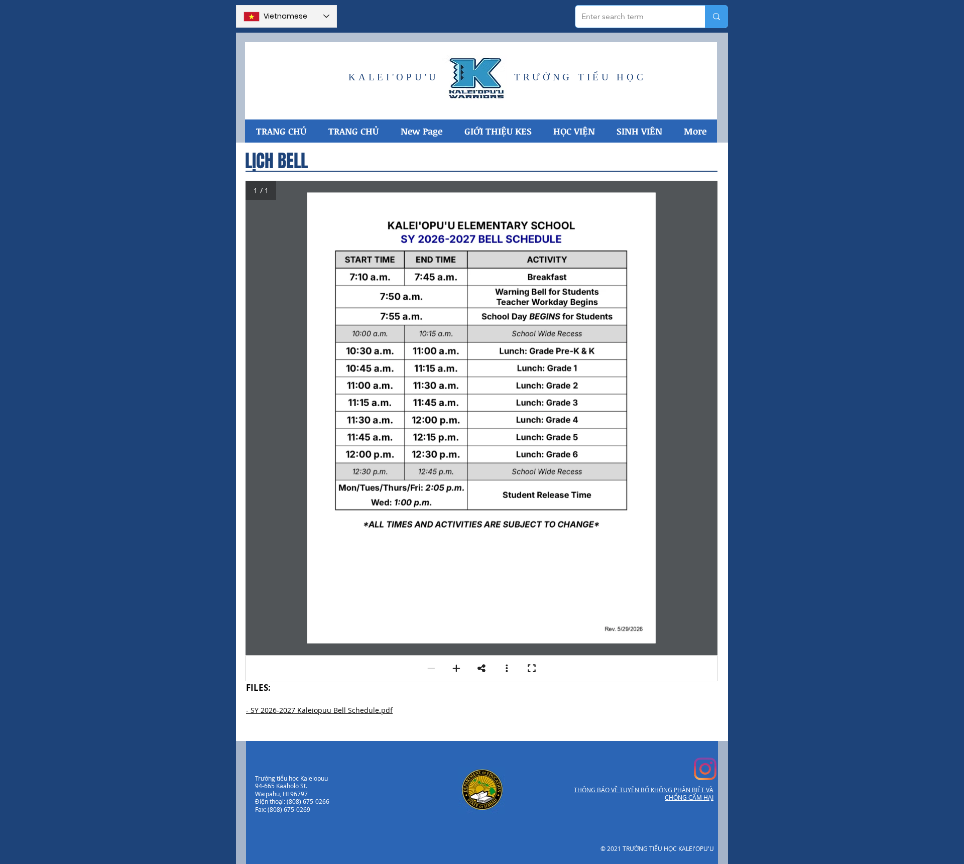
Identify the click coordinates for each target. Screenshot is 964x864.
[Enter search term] (716, 17)
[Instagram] (705, 769)
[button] (497, 131)
